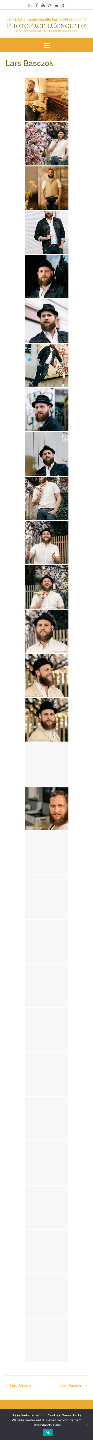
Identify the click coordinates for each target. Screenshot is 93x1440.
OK (47, 1433)
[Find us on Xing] (63, 5)
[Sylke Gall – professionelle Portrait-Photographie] (46, 24)
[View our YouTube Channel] (43, 5)
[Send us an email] (30, 5)
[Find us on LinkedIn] (56, 5)
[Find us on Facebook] (37, 5)
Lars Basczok (74, 1385)
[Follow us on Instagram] (49, 5)
